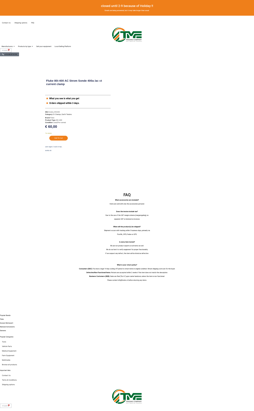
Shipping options (20, 23)
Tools (4, 342)
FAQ (32, 23)
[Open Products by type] (32, 46)
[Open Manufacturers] (14, 46)
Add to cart (58, 138)
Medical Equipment (9, 351)
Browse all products (9, 365)
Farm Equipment (8, 355)
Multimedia (6, 360)
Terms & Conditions (9, 380)
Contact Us (6, 23)
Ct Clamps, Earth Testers (62, 114)
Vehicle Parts (7, 346)
